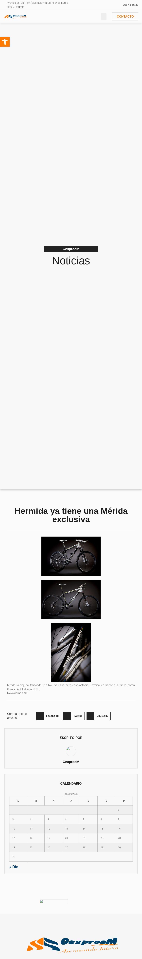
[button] (103, 16)
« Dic (13, 866)
